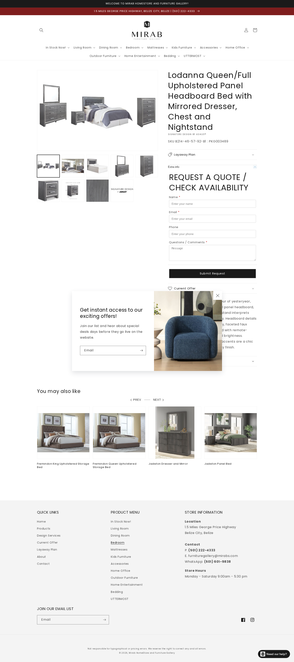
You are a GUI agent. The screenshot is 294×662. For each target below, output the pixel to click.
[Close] (217, 295)
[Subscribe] (141, 350)
